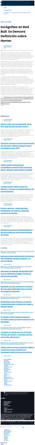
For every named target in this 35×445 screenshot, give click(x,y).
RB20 (15, 102)
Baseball (6, 360)
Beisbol (6, 404)
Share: (2, 105)
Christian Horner (11, 99)
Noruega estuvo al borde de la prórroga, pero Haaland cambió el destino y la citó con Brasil (17, 258)
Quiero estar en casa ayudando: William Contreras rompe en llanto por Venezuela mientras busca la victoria (17, 349)
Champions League (9, 364)
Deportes (6, 368)
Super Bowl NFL (8, 381)
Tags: (2, 97)
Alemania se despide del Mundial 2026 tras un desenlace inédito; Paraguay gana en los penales (17, 273)
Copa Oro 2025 (8, 367)
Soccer (5, 379)
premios (11, 102)
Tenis (5, 410)
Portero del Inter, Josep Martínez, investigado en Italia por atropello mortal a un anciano (15, 210)
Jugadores (6, 374)
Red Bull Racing (20, 102)
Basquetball (7, 361)
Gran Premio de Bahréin (7, 100)
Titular (5, 383)
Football (6, 370)
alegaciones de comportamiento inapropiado (17, 97)
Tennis (5, 382)
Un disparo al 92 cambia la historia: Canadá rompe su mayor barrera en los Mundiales (17, 319)
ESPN (27, 99)
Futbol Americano (8, 409)
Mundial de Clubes (9, 378)
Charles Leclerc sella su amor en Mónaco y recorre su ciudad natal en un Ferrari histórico (17, 189)
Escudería (23, 99)
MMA (5, 376)
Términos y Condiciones (16, 424)
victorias (7, 104)
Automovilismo (7, 359)
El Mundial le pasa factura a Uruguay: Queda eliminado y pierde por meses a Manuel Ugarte (17, 304)
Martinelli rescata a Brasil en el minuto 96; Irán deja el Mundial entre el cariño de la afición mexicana (17, 288)
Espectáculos (7, 369)
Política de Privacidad (28, 424)
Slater (3, 104)
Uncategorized (7, 384)
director (18, 99)
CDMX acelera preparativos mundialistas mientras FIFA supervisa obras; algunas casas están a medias (16, 167)
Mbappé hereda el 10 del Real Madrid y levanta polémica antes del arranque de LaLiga (17, 232)
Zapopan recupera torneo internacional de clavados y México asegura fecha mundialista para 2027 (17, 145)
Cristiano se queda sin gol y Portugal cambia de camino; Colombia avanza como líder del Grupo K (16, 334)
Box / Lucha (7, 363)
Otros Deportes (8, 411)
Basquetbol (7, 403)
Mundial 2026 (7, 377)
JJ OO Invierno (8, 372)
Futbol (5, 408)
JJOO (5, 373)
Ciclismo (6, 365)
